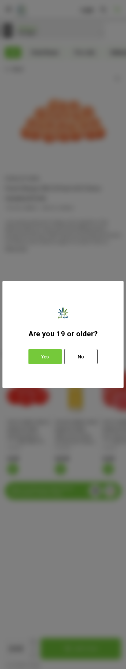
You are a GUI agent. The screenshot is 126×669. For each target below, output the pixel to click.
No (81, 357)
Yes (45, 357)
